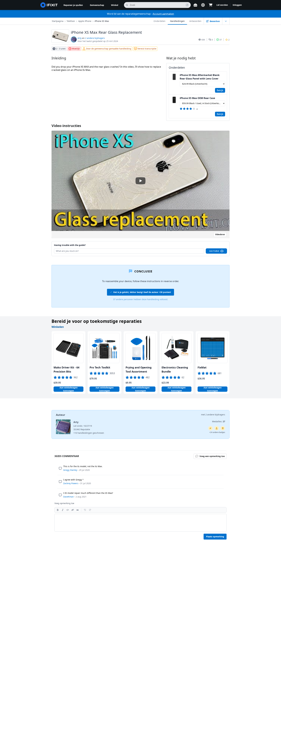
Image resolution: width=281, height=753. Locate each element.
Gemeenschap (97, 5)
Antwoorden (195, 21)
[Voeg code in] (67, 510)
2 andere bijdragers (95, 38)
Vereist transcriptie (147, 48)
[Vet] (57, 510)
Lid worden (222, 5)
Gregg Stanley (70, 470)
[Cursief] (62, 510)
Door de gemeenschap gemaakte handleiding (108, 48)
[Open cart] (211, 5)
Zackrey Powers (70, 483)
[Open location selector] (203, 5)
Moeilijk (76, 48)
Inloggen (237, 5)
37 (220, 39)
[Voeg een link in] (72, 510)
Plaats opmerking (215, 536)
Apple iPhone (84, 21)
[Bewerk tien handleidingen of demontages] (216, 428)
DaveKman (68, 496)
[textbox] (140, 522)
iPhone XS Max (102, 21)
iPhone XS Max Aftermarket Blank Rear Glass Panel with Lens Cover (200, 76)
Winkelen (58, 327)
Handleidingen (177, 21)
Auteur (60, 415)
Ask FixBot (214, 251)
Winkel (114, 5)
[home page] (49, 5)
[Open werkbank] (195, 5)
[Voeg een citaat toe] (77, 510)
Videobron (220, 234)
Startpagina (57, 21)
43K (203, 39)
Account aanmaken (163, 13)
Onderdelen (159, 21)
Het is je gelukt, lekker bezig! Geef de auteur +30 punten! (142, 292)
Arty (80, 38)
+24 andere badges (217, 432)
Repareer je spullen (73, 5)
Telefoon (71, 21)
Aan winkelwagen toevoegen (69, 389)
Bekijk (220, 90)
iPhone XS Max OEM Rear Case (197, 98)
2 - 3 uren (61, 48)
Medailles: (218, 421)
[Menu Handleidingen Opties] (225, 21)
